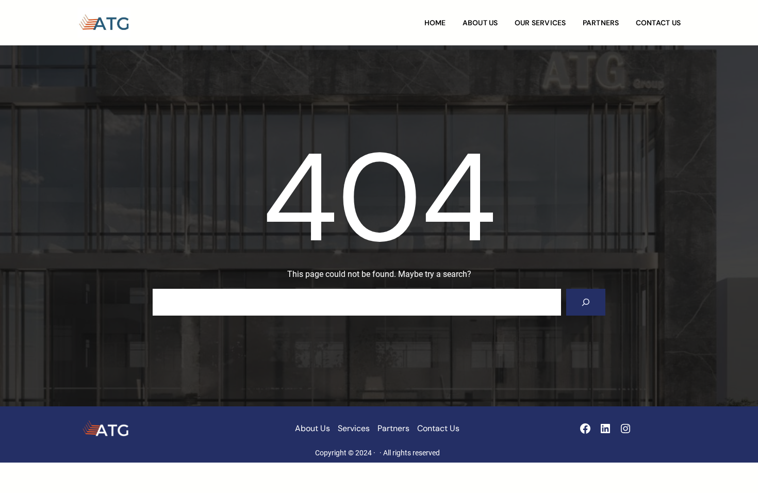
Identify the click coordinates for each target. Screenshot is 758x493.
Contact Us (438, 428)
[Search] (585, 302)
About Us (312, 428)
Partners (393, 428)
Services (354, 428)
